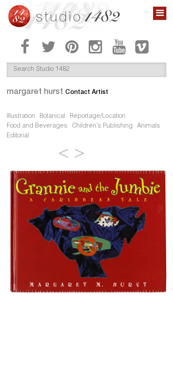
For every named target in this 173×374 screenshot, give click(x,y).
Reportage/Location (98, 116)
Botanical (52, 116)
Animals (148, 126)
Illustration (21, 116)
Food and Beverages (37, 126)
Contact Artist (86, 91)
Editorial (18, 136)
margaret (35, 91)
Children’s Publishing (102, 126)
